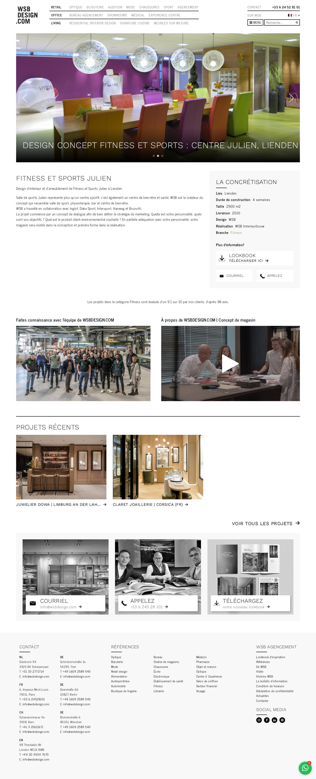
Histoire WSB (264, 676)
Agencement (188, 7)
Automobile (118, 685)
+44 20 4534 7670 (35, 754)
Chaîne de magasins (166, 661)
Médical (138, 15)
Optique (76, 7)
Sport (169, 7)
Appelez (274, 276)
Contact (254, 7)
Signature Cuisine (135, 23)
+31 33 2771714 (33, 671)
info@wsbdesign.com (36, 676)
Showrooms (117, 15)
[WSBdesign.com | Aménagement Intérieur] (26, 15)
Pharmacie (203, 661)
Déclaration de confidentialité (274, 690)
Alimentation (119, 676)
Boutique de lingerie (124, 690)
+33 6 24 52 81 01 (286, 7)
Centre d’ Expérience (209, 676)
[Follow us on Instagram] (259, 720)
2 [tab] (158, 156)
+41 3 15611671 (32, 726)
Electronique (161, 676)
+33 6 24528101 (33, 698)
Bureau (158, 656)
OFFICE (56, 15)
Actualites (262, 695)
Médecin (201, 656)
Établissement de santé (168, 680)
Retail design (119, 671)
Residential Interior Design (92, 23)
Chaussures (149, 7)
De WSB (261, 666)
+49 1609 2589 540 (77, 671)
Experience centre (165, 15)
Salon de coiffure (207, 680)
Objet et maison (206, 666)
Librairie (159, 690)
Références (263, 661)
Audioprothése (120, 680)
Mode (130, 7)
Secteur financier (207, 685)
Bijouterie (95, 7)
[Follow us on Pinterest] (282, 720)
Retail (56, 7)
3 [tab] (162, 156)
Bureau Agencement (86, 15)
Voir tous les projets (262, 523)
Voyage (200, 690)
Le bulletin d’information (272, 680)
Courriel (234, 276)
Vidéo (260, 671)
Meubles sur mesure (171, 23)
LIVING (56, 23)
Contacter (262, 700)
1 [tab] (154, 156)
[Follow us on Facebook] (267, 720)
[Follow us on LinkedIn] (274, 720)
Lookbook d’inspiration (270, 656)
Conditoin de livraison (270, 685)
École (157, 671)
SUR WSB (254, 15)
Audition (115, 7)
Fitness (236, 232)
